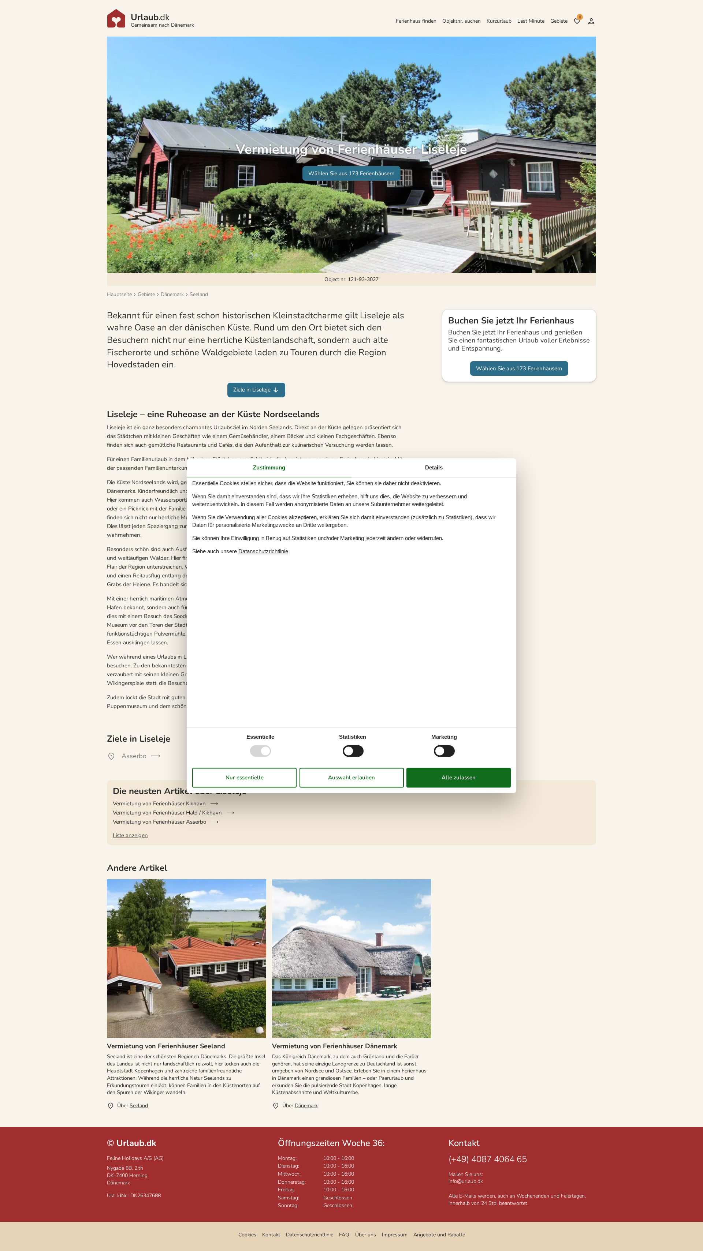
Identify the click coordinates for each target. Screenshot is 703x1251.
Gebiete (559, 21)
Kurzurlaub (499, 21)
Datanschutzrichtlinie (263, 551)
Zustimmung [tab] (269, 467)
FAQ (344, 1234)
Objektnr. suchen (461, 21)
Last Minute (530, 21)
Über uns (365, 1234)
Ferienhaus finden (416, 21)
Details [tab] (434, 467)
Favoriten (580, 17)
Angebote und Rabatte (439, 1234)
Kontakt (271, 1234)
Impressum (395, 1234)
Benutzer (591, 21)
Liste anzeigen (130, 835)
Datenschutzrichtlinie (309, 1234)
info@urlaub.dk (466, 1181)
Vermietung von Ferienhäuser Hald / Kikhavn (167, 812)
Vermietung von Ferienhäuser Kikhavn (159, 803)
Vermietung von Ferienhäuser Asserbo (159, 821)
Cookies (247, 1234)
